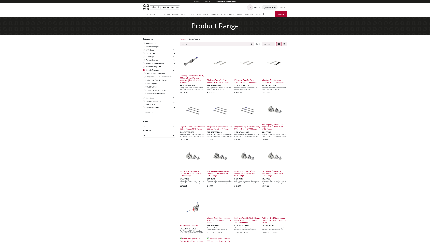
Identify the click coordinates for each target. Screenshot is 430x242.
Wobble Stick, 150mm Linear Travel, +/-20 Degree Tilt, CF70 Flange (219, 220)
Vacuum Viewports (153, 67)
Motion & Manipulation (155, 63)
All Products (151, 43)
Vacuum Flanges (152, 46)
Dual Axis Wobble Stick (155, 73)
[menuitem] (146, 14)
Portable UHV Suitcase (155, 93)
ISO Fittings (150, 53)
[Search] (251, 44)
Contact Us (281, 14)
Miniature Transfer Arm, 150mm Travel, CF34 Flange (218, 81)
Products (183, 39)
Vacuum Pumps (152, 60)
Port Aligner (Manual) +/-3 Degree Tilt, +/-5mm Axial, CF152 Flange (272, 126)
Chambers (150, 98)
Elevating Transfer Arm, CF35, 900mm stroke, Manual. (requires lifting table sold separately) (192, 79)
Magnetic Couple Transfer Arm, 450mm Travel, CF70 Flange (192, 128)
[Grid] (279, 44)
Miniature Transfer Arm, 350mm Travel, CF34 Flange (273, 81)
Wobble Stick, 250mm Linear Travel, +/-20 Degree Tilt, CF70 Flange (274, 220)
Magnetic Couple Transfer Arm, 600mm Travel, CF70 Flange (219, 128)
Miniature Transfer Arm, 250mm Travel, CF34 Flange (245, 81)
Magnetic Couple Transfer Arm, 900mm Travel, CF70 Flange (247, 128)
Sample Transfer (152, 70)
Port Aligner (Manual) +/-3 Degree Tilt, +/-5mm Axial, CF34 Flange (218, 173)
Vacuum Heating (152, 107)
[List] (284, 44)
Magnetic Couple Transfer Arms (159, 77)
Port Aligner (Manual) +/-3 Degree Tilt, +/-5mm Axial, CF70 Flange (245, 173)
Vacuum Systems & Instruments (153, 102)
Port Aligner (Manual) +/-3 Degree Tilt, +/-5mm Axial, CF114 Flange (272, 173)
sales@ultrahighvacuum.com (226, 2)
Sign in (282, 7)
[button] (268, 44)
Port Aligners (151, 83)
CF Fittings (150, 50)
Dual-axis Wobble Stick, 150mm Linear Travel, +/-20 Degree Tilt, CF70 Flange (247, 220)
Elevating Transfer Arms (156, 90)
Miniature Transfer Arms (156, 80)
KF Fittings (150, 56)
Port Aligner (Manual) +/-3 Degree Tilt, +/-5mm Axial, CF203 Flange (190, 173)
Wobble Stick (151, 87)
